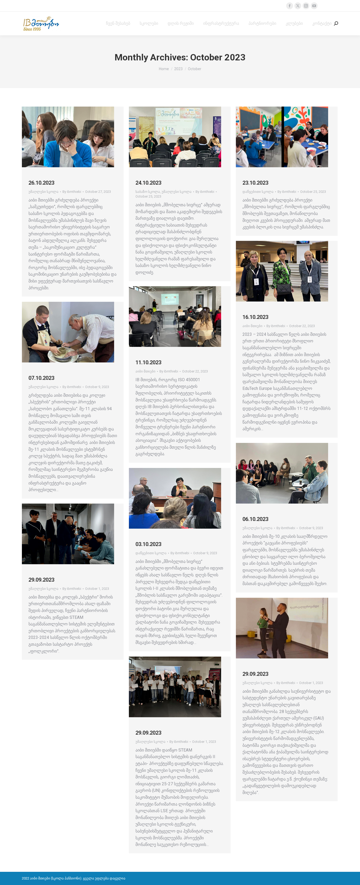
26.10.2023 (41, 183)
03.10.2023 (148, 544)
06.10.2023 (255, 519)
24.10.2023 (148, 183)
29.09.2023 (41, 580)
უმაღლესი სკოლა (43, 192)
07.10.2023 (41, 378)
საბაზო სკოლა (147, 192)
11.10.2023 (148, 362)
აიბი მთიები (252, 326)
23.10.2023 (255, 183)
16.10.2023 (255, 317)
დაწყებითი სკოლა (258, 192)
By (71, 192)
